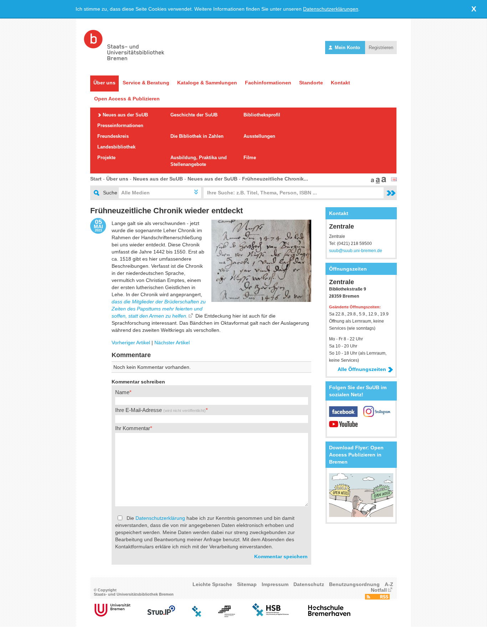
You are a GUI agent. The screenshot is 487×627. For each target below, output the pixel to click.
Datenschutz (308, 584)
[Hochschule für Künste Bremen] (226, 615)
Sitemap (247, 584)
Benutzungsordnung (354, 584)
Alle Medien (135, 192)
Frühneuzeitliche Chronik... (275, 179)
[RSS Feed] (377, 598)
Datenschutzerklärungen (330, 9)
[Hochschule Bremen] (271, 615)
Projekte (106, 157)
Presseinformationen (120, 125)
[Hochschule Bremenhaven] (329, 615)
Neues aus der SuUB (125, 114)
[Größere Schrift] (377, 181)
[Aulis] (197, 615)
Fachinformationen (268, 82)
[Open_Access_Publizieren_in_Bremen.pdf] (361, 515)
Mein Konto (347, 47)
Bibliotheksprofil (262, 114)
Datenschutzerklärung (160, 518)
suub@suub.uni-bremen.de (355, 250)
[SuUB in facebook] (346, 415)
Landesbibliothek (116, 147)
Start (96, 179)
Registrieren (381, 47)
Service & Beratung (146, 82)
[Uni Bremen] (112, 615)
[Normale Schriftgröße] (371, 181)
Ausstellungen (259, 136)
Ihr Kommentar (132, 428)
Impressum (275, 584)
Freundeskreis (113, 136)
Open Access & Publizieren (127, 98)
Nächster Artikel (172, 342)
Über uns (104, 82)
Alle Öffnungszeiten (362, 369)
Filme (250, 157)
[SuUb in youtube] (343, 427)
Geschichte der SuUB (193, 114)
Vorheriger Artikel (131, 342)
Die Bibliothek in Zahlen (197, 136)
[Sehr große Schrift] (383, 181)
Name (122, 392)
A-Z (389, 584)
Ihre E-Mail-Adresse (160, 410)
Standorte (311, 82)
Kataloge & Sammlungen (207, 82)
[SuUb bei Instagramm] (377, 415)
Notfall (379, 590)
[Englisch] (394, 179)
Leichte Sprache (212, 584)
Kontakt (340, 82)
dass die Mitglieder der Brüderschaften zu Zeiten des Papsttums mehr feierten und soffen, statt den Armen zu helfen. (159, 309)
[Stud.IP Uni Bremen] (161, 615)
